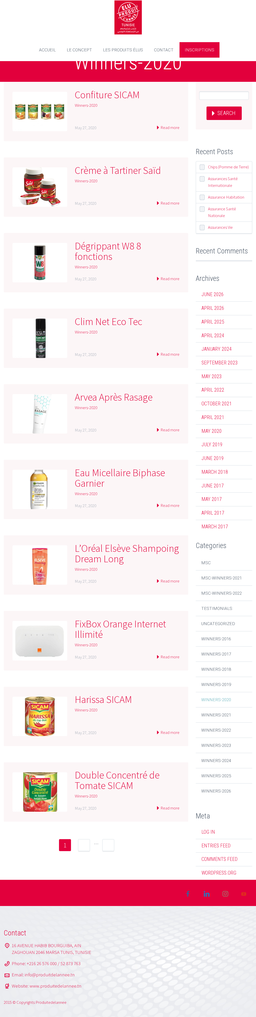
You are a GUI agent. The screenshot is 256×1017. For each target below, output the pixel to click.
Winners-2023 (216, 745)
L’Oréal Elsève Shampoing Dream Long (127, 553)
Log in (208, 832)
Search (227, 113)
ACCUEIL (47, 49)
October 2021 (217, 404)
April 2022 (213, 390)
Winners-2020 (86, 105)
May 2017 (212, 499)
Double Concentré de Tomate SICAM (117, 780)
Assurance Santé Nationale (222, 212)
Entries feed (216, 846)
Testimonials (216, 608)
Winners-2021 (216, 714)
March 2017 (215, 527)
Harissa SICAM (103, 699)
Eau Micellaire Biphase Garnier (120, 477)
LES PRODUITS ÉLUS (123, 49)
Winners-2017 (216, 654)
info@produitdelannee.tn (50, 975)
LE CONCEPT (79, 49)
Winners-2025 (216, 775)
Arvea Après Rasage (113, 397)
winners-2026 (216, 791)
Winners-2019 (216, 684)
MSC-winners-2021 (221, 577)
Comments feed (220, 859)
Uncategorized (218, 623)
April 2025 (213, 322)
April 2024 (213, 336)
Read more (170, 127)
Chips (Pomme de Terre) (228, 167)
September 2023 (220, 363)
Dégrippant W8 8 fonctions (108, 251)
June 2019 (213, 458)
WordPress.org (219, 873)
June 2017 (213, 486)
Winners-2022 (216, 730)
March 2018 (215, 472)
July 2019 (212, 445)
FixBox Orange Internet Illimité (120, 629)
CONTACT (164, 49)
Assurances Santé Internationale (223, 182)
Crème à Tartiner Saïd (118, 170)
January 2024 (217, 349)
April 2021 (213, 417)
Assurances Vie (220, 227)
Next (127, 845)
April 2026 (213, 308)
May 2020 (212, 431)
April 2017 (213, 513)
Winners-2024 (216, 760)
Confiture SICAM (107, 95)
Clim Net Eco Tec (108, 321)
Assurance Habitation (226, 197)
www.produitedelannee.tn (56, 986)
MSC (206, 562)
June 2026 (213, 294)
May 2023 (212, 376)
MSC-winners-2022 (221, 593)
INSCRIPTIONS (199, 49)
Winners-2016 (216, 638)
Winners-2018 (216, 669)
